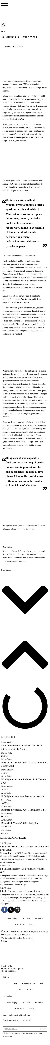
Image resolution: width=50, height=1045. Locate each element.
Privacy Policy (26, 941)
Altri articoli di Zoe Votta (15, 562)
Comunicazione (28, 983)
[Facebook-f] (4, 910)
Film (42, 983)
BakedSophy (12, 918)
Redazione (39, 918)
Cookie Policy (40, 941)
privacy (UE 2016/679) (19, 1036)
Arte (3, 759)
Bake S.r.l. (12, 941)
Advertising (19, 924)
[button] (3, 25)
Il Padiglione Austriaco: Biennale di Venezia (22, 796)
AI (7, 983)
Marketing (14, 742)
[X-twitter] (11, 910)
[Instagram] (17, 910)
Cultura (9, 759)
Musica (30, 989)
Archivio (26, 918)
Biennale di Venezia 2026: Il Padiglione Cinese (24, 809)
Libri (20, 989)
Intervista (5, 742)
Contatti (32, 924)
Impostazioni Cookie (11, 944)
